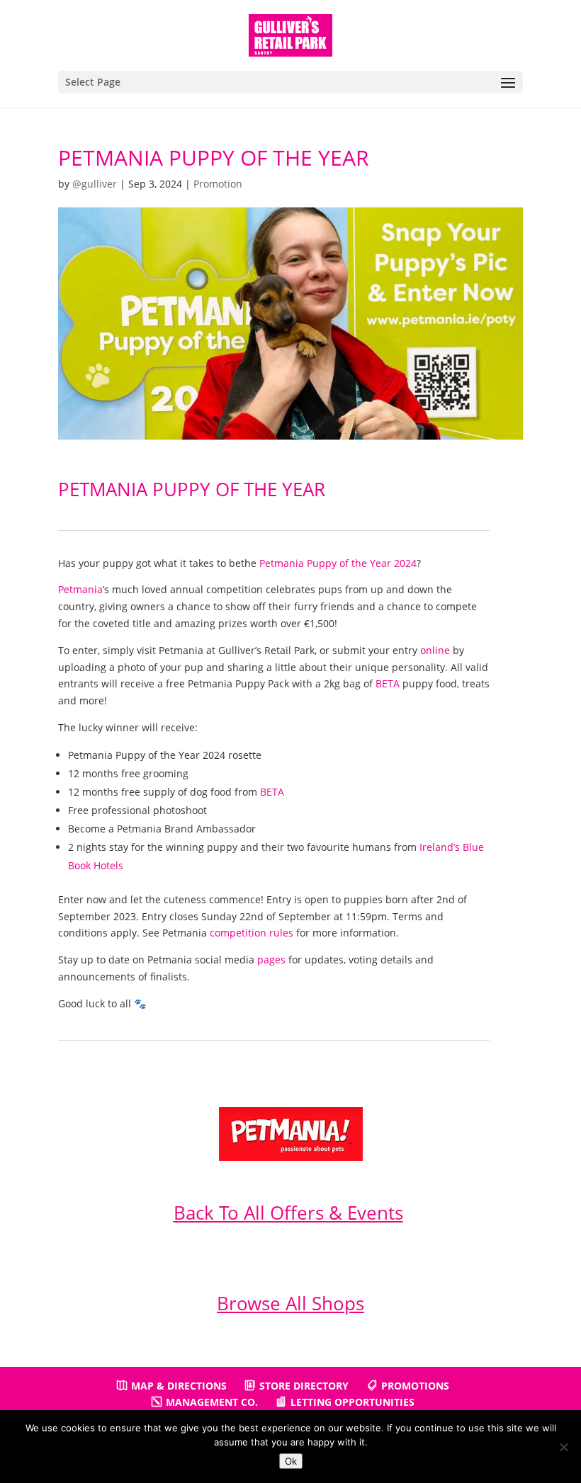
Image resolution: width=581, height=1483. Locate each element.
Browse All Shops (290, 1303)
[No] (563, 1447)
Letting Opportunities (352, 1402)
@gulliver (94, 183)
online (435, 650)
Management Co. (212, 1402)
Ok (291, 1461)
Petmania (80, 589)
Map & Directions (179, 1385)
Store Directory (304, 1385)
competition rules (251, 932)
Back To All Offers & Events (288, 1212)
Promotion (217, 183)
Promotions (415, 1385)
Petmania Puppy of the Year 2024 (338, 563)
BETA (388, 683)
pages (271, 959)
